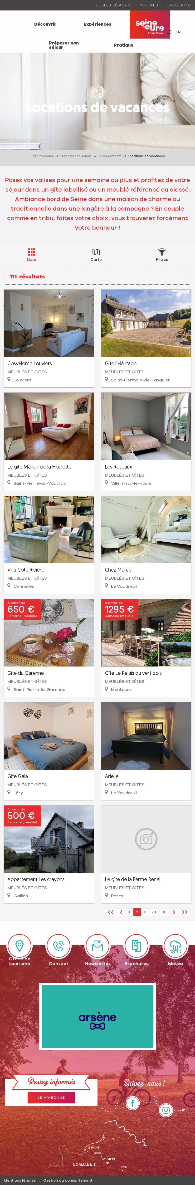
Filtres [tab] (162, 260)
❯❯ (184, 912)
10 (164, 912)
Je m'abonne (51, 1097)
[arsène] (97, 1016)
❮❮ (110, 912)
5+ (154, 912)
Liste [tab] (31, 260)
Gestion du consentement (68, 1180)
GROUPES (149, 5)
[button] (169, 32)
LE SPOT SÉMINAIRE (114, 5)
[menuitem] (45, 24)
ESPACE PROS (178, 5)
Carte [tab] (96, 260)
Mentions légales (20, 1180)
